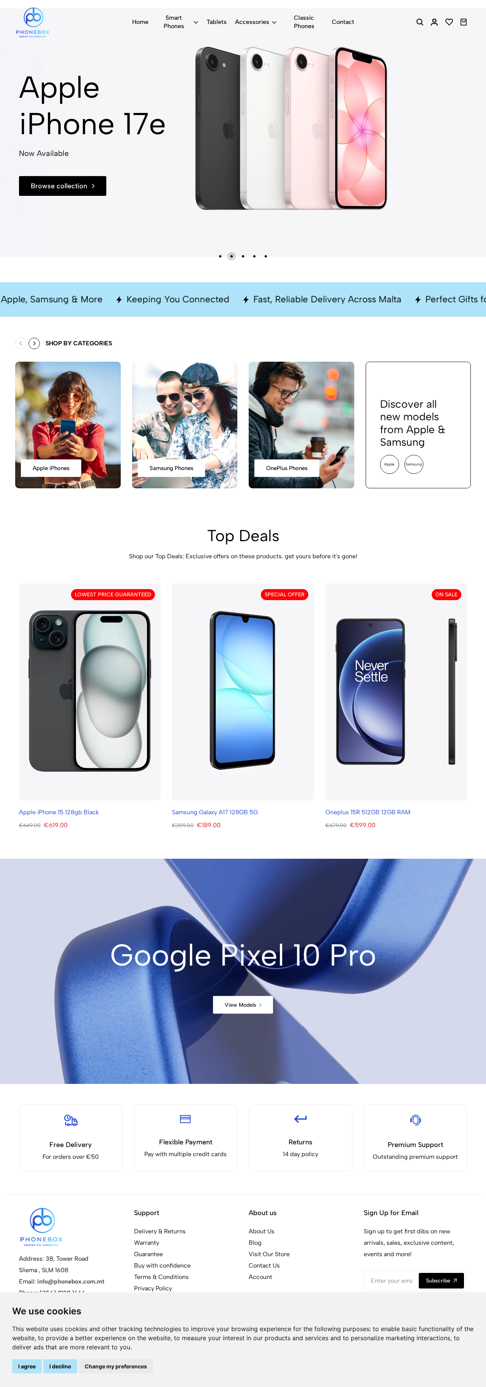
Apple (389, 464)
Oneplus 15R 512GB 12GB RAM (367, 812)
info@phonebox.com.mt (70, 1281)
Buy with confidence (162, 1265)
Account (260, 1277)
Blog (255, 1242)
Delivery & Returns (160, 1231)
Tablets (217, 21)
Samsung (414, 464)
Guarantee (148, 1254)
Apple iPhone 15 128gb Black (59, 812)
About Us (262, 1231)
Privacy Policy (153, 1288)
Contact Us (264, 1265)
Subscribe (438, 1280)
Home (140, 21)
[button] (220, 256)
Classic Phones (304, 22)
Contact (343, 21)
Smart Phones (174, 22)
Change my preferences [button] (116, 1366)
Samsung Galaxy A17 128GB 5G (215, 812)
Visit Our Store (269, 1254)
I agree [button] (27, 1366)
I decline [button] (60, 1366)
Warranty (146, 1242)
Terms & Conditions (161, 1277)
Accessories (252, 21)
